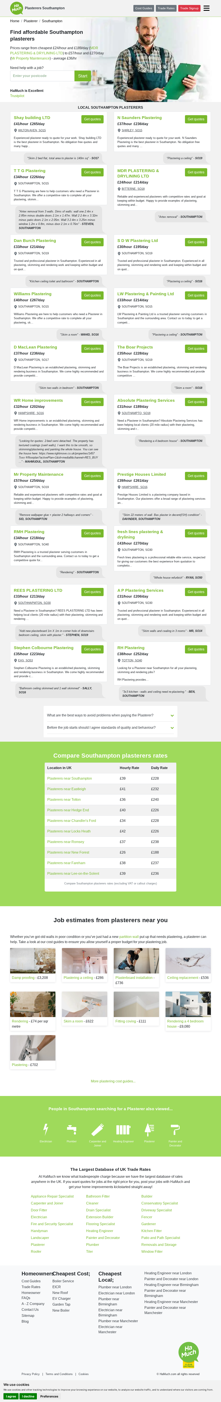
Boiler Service (63, 1281)
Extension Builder (99, 1217)
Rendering (20, 1021)
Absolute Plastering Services (146, 400)
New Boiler (60, 1310)
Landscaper (40, 1238)
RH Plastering (131, 647)
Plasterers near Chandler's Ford (71, 821)
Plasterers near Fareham (66, 863)
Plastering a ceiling (78, 978)
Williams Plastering (33, 294)
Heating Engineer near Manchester (171, 1302)
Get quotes (92, 119)
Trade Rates (166, 8)
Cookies (84, 1374)
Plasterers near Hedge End (68, 810)
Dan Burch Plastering (35, 240)
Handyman (39, 1231)
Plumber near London (115, 1287)
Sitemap (28, 1315)
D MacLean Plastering (35, 347)
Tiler (89, 1251)
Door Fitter (39, 1210)
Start (82, 76)
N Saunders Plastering (139, 117)
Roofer (36, 1251)
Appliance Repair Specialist (52, 1196)
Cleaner (92, 1203)
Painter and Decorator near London (171, 1279)
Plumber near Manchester (118, 1321)
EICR (56, 1287)
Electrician (46, 1141)
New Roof (60, 1293)
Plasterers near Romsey (65, 842)
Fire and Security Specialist (52, 1224)
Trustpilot (17, 96)
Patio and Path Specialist (160, 1238)
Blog (25, 1321)
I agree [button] (11, 1396)
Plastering (19, 1065)
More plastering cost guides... (113, 1081)
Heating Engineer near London (168, 1273)
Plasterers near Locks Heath (69, 831)
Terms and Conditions (59, 1374)
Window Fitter (152, 1251)
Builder (146, 1196)
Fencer (146, 1217)
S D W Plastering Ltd (137, 240)
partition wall (129, 937)
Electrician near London (116, 1293)
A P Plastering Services (140, 590)
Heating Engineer (123, 1141)
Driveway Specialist (156, 1210)
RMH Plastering (29, 531)
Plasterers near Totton (64, 799)
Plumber (72, 1141)
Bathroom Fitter (98, 1196)
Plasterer (149, 1141)
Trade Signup (189, 8)
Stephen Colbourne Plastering (44, 647)
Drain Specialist (98, 1210)
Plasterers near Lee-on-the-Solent (73, 873)
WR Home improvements (38, 400)
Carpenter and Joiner (47, 1203)
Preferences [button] (49, 1396)
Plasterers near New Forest (68, 852)
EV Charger (61, 1298)
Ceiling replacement (182, 978)
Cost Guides (143, 8)
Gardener (148, 1224)
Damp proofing (23, 978)
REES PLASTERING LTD (38, 590)
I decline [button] (28, 1396)
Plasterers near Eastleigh (66, 789)
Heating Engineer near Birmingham (171, 1285)
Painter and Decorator (103, 1238)
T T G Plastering (30, 170)
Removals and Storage (159, 1245)
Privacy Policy (31, 1374)
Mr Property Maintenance (30, 58)
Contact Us (30, 1309)
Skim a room (73, 1021)
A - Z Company (33, 1304)
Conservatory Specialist (159, 1203)
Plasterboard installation (134, 978)
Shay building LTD (32, 117)
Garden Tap (61, 1304)
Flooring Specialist (100, 1224)
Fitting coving (125, 1021)
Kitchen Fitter (151, 1231)
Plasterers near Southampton (69, 778)
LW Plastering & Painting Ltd (145, 294)
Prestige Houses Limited (141, 474)
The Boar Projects (135, 347)
